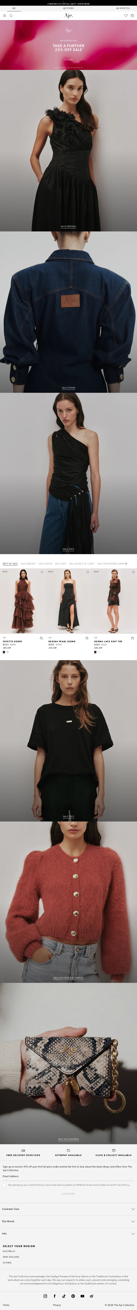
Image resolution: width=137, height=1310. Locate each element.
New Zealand (11, 1257)
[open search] (11, 15)
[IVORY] (99, 652)
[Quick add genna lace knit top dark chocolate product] (132, 638)
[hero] (68, 150)
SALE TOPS (68, 549)
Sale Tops (60, 564)
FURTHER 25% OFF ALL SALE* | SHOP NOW (68, 3)
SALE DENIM (68, 388)
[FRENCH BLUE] (7, 652)
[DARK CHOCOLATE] (4, 652)
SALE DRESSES (68, 227)
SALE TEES (68, 817)
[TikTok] (64, 1296)
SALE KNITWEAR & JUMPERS (68, 978)
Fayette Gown (12, 641)
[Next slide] (126, 563)
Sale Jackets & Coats (82, 564)
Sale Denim (45, 564)
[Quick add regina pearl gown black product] (87, 638)
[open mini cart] (132, 15)
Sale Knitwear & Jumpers (113, 564)
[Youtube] (82, 1296)
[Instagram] (45, 1296)
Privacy (57, 1305)
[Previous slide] (117, 563)
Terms (6, 1305)
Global (7, 1263)
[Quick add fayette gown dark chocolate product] (41, 638)
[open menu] (4, 15)
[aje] (68, 15)
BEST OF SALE (10, 564)
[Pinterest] (73, 1296)
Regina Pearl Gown (62, 641)
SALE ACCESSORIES (68, 1139)
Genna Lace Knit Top (108, 641)
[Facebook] (54, 1296)
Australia (9, 1251)
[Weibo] (91, 1296)
